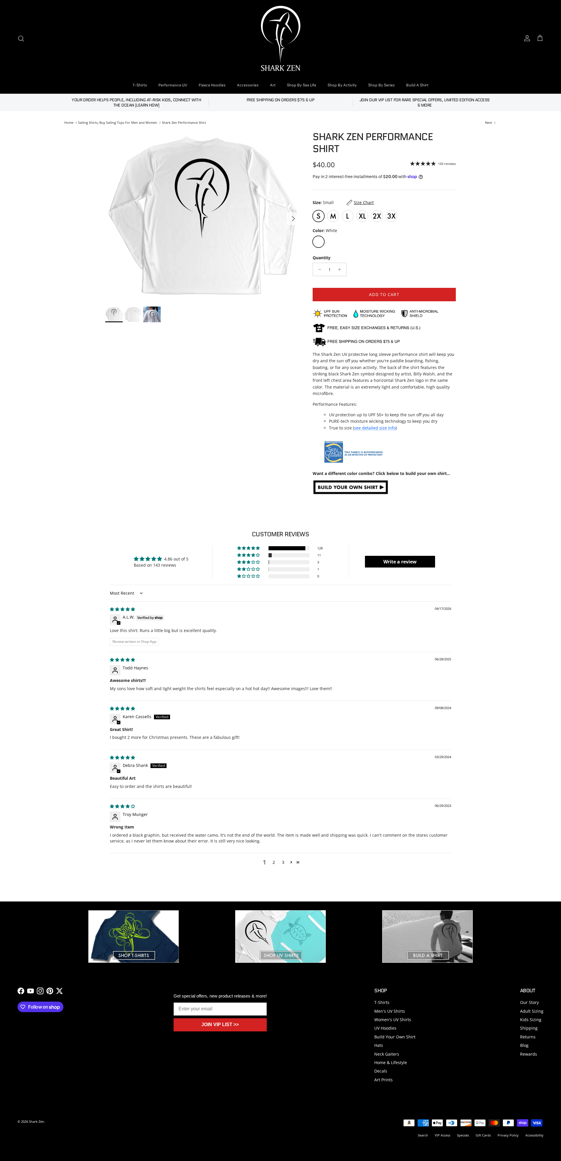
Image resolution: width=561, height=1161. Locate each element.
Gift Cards (483, 1135)
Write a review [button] (400, 561)
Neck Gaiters (386, 1054)
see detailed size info (375, 428)
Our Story (529, 1002)
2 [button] (274, 862)
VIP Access (442, 1135)
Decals (380, 1071)
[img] (122, 609)
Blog (524, 1045)
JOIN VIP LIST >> (220, 1024)
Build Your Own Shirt (394, 1037)
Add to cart (384, 294)
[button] (249, 548)
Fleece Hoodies (212, 85)
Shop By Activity (342, 85)
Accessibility (534, 1135)
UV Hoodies (385, 1028)
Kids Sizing (530, 1019)
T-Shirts (140, 85)
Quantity (321, 257)
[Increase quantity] (341, 269)
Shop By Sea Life (301, 85)
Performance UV (172, 85)
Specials (463, 1135)
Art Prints (383, 1079)
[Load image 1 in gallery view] (202, 216)
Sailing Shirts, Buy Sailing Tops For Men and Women (117, 122)
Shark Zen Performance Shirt (184, 122)
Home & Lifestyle (390, 1062)
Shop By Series (381, 85)
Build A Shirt (417, 85)
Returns (528, 1037)
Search (423, 1135)
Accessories (248, 85)
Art (273, 85)
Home (68, 122)
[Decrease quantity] (318, 269)
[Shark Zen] (280, 38)
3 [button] (283, 862)
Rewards (528, 1054)
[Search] (21, 38)
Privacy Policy (508, 1135)
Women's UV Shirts (392, 1019)
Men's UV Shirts (389, 1011)
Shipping (529, 1028)
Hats (378, 1045)
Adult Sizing (531, 1011)
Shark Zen (36, 1121)
